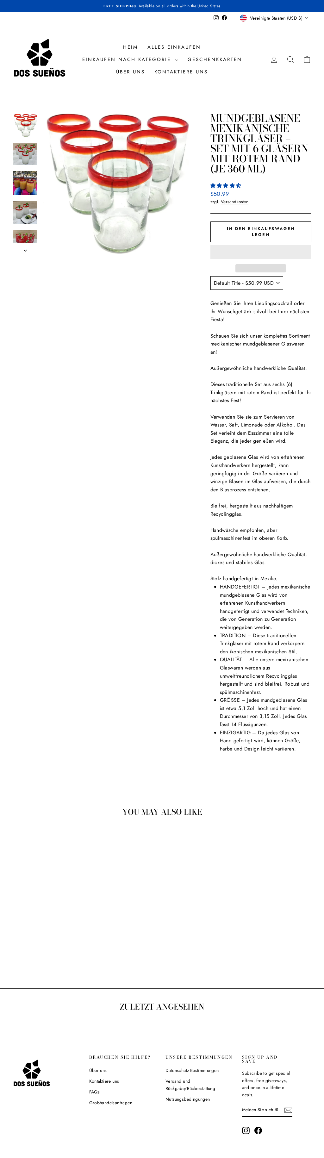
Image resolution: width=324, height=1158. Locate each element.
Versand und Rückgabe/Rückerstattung (190, 1084)
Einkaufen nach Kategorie (127, 59)
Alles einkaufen (174, 47)
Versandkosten (234, 201)
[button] (226, 185)
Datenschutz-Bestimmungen (192, 1070)
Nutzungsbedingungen (187, 1099)
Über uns (130, 71)
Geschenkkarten (215, 59)
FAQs (94, 1092)
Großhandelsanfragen (111, 1102)
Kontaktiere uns (181, 71)
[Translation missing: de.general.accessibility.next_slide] (25, 248)
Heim (130, 47)
